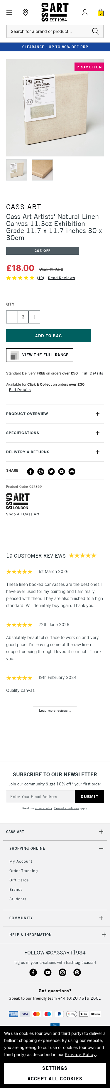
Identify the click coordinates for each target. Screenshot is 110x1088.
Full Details (92, 373)
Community (21, 918)
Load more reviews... (55, 710)
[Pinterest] (40, 471)
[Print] (71, 471)
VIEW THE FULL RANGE (45, 354)
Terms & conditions (66, 808)
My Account (20, 861)
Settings (54, 1068)
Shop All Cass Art (22, 514)
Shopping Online (27, 848)
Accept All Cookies (55, 1079)
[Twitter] (51, 471)
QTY (10, 304)
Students (17, 899)
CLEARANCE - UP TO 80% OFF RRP (55, 47)
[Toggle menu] (9, 12)
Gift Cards (19, 880)
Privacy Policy (80, 1054)
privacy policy (43, 808)
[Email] (61, 471)
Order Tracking (23, 870)
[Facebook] (30, 471)
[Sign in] (85, 12)
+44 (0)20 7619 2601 (79, 998)
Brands (16, 889)
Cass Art (15, 831)
